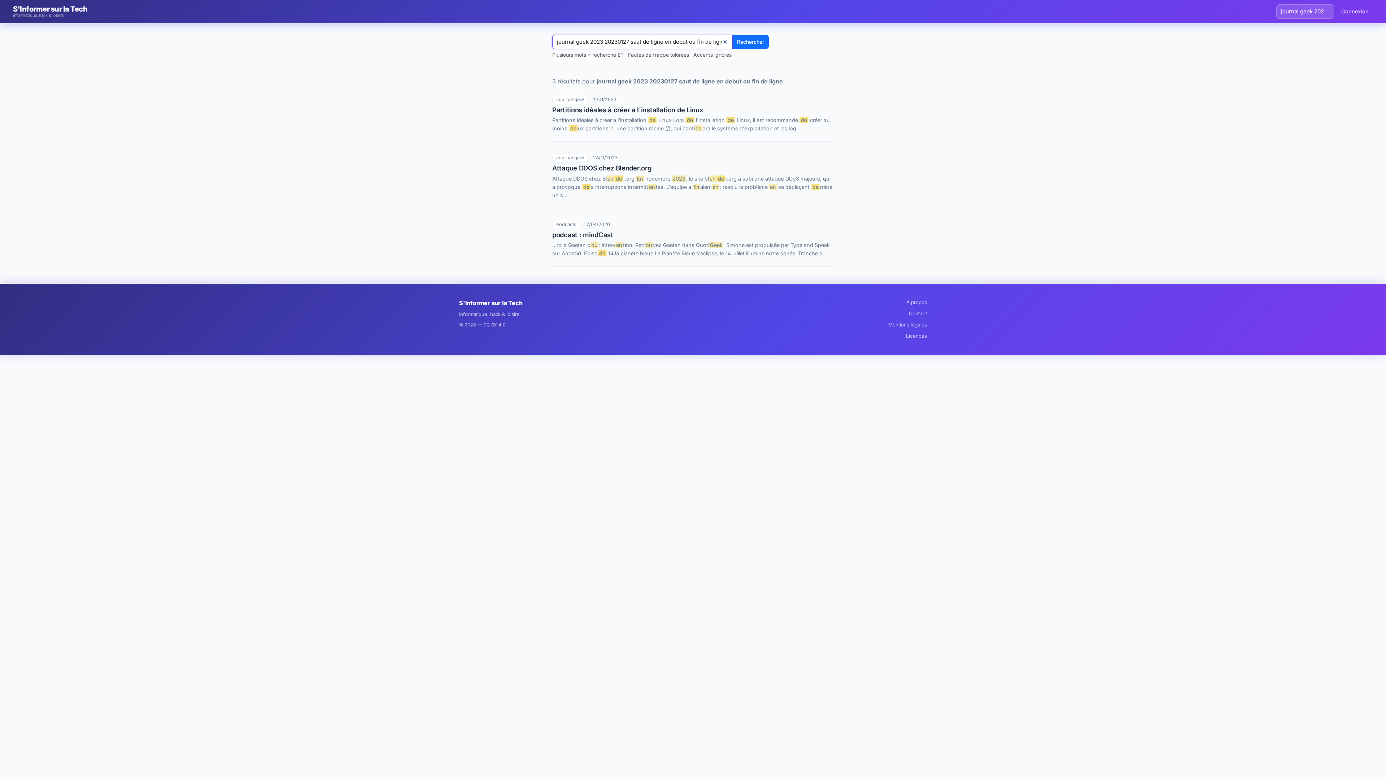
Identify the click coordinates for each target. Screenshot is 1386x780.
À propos (916, 302)
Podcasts (566, 224)
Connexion (1355, 11)
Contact (918, 313)
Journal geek (570, 99)
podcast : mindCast (582, 235)
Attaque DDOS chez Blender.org (601, 168)
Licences (916, 336)
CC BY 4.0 (494, 325)
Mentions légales (907, 325)
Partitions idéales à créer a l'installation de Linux (627, 110)
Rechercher (750, 42)
